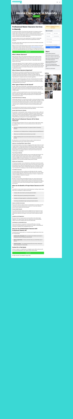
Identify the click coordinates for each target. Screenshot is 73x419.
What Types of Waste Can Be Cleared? (53, 56)
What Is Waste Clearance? (50, 53)
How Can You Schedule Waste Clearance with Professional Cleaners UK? (53, 65)
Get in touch (36, 16)
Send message (53, 47)
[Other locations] (57, 2)
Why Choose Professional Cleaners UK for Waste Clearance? (52, 59)
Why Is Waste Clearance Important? (52, 55)
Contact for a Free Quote (50, 68)
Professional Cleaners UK (35, 46)
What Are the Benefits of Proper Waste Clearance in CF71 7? (52, 62)
